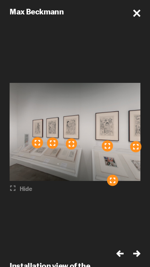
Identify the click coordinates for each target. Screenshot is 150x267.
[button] (137, 13)
